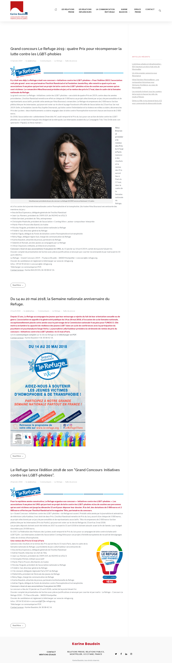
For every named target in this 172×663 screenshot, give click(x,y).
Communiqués (45, 61)
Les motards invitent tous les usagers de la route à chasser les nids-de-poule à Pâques (147, 94)
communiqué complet (26, 334)
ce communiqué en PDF (31, 267)
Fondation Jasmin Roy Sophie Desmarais (40, 107)
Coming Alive (61, 534)
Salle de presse (71, 61)
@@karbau (32, 61)
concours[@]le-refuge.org (43, 601)
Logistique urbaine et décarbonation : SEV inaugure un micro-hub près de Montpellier (147, 66)
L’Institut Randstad (30, 98)
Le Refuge (58, 61)
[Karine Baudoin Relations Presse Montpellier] (18, 10)
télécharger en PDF (67, 334)
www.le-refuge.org (64, 261)
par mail (95, 592)
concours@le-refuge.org (41, 264)
